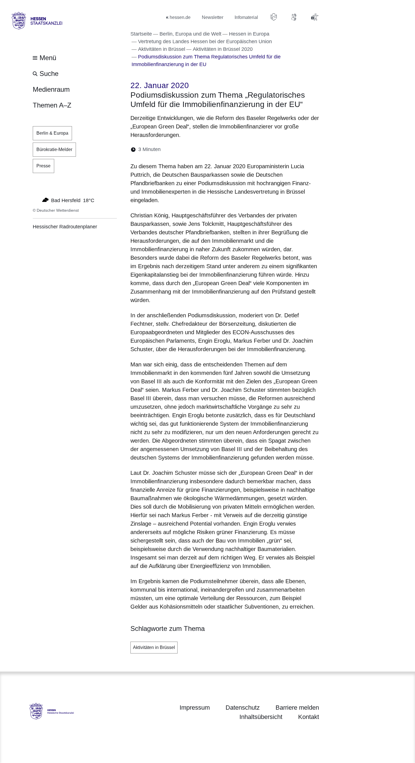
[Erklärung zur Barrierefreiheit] (314, 16)
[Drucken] (213, 149)
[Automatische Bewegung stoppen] (36, 200)
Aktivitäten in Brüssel (154, 647)
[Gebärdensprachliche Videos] (294, 16)
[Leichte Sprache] (273, 16)
